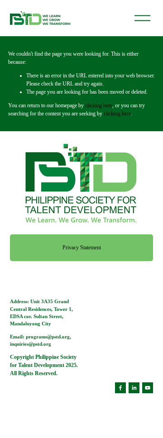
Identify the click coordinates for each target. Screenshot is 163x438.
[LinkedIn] (134, 387)
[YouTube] (147, 387)
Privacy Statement (81, 247)
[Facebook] (120, 387)
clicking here (98, 105)
